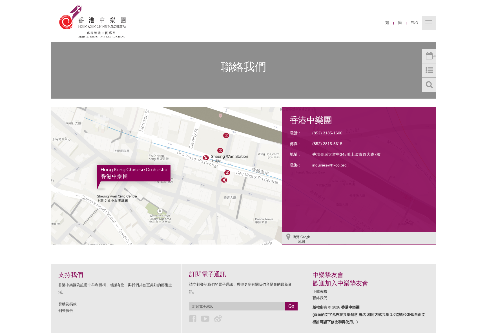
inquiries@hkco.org (329, 165)
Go (291, 306)
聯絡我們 (320, 298)
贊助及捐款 (67, 304)
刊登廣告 (65, 310)
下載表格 (320, 291)
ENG (414, 23)
